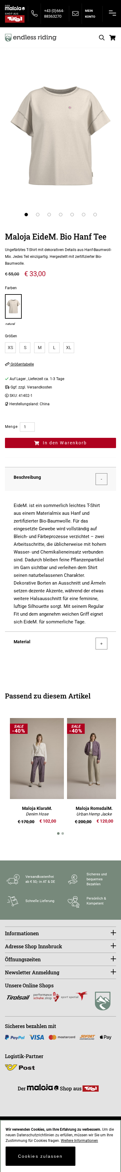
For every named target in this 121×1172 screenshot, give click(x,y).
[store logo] (30, 38)
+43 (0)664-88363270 (54, 13)
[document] (60, 1146)
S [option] (25, 347)
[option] (13, 310)
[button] (26, 214)
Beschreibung (27, 477)
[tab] (60, 479)
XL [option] (68, 347)
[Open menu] (112, 13)
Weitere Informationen (79, 1140)
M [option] (40, 347)
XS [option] (10, 347)
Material (22, 641)
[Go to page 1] (58, 833)
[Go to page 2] (62, 833)
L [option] (54, 347)
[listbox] (60, 347)
